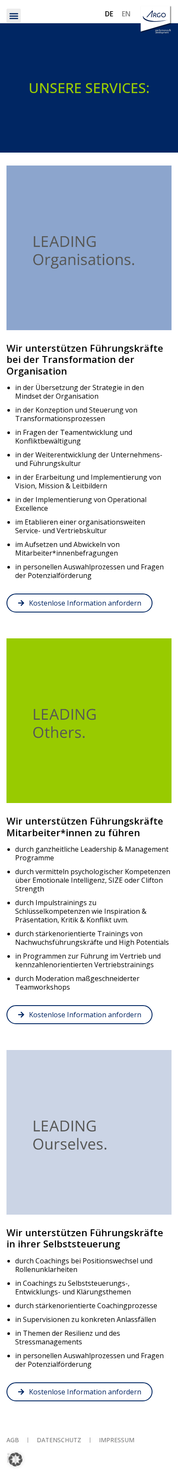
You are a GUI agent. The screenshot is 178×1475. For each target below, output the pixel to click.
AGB (12, 1440)
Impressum (116, 1440)
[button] (13, 16)
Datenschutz (59, 1440)
